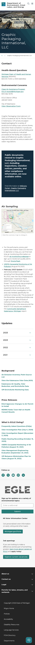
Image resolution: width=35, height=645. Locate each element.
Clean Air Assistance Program (13, 89)
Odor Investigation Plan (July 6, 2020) (17, 430)
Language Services (11, 630)
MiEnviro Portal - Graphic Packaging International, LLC (16, 188)
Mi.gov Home (9, 608)
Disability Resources (11, 624)
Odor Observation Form (11, 106)
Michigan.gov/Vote (13, 531)
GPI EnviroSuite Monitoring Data (15, 390)
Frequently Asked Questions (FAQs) (17, 426)
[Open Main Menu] (32, 3)
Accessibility (8, 619)
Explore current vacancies (16, 557)
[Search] (28, 3)
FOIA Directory (9, 635)
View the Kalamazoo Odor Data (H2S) (17, 380)
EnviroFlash (15, 261)
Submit (17, 511)
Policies (7, 614)
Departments (9, 641)
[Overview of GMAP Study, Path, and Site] (17, 221)
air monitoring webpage (19, 256)
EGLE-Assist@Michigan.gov (13, 92)
